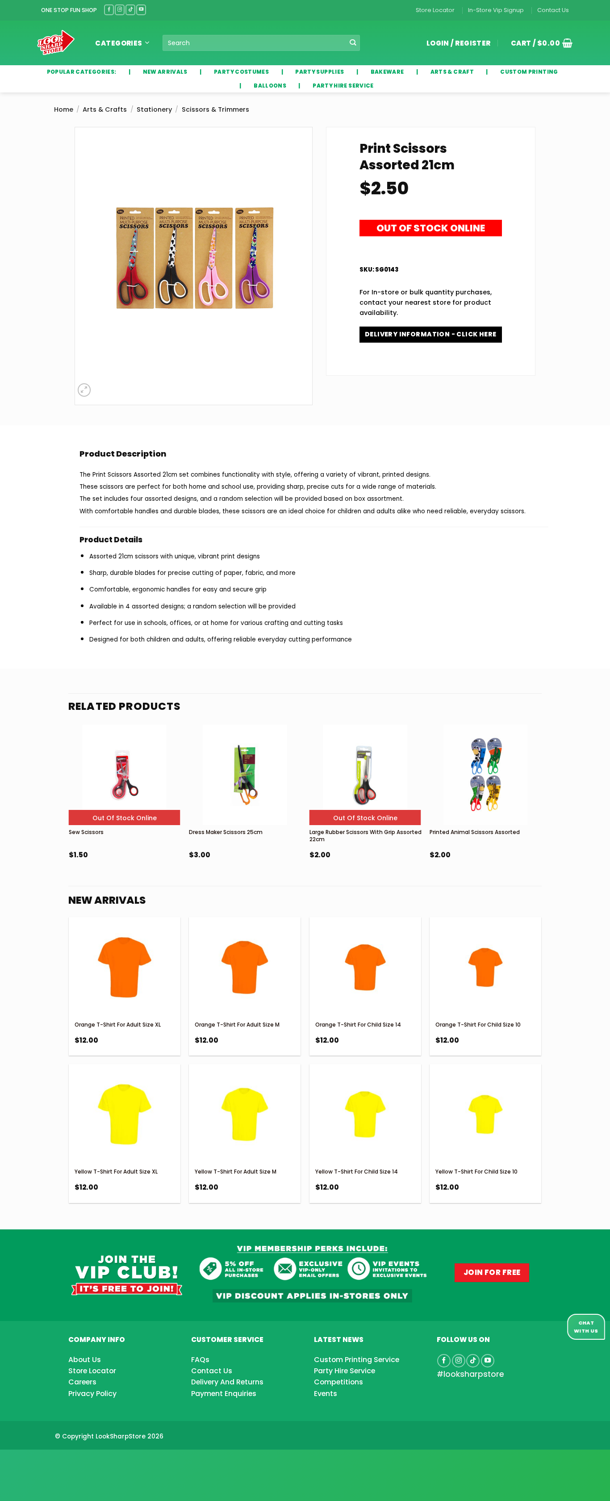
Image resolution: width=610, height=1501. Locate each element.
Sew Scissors (86, 832)
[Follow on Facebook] (109, 9)
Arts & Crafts (105, 109)
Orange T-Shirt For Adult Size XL (118, 1024)
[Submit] (352, 43)
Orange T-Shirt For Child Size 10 (478, 1024)
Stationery (154, 109)
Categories (118, 43)
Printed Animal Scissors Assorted (475, 832)
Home (63, 109)
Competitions (338, 1382)
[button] (538, 43)
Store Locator (435, 10)
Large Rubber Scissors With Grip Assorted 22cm (365, 835)
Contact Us (553, 10)
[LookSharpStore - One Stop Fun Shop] (56, 43)
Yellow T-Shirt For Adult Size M (235, 1171)
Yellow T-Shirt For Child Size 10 (476, 1171)
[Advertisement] (71, 1461)
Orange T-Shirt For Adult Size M (237, 1024)
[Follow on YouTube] (141, 9)
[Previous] (69, 815)
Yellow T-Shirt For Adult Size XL (116, 1171)
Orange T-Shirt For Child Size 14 (358, 1024)
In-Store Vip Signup (496, 10)
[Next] (540, 815)
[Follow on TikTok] (130, 9)
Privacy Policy (92, 1393)
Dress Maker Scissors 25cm (226, 832)
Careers (82, 1382)
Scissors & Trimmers (215, 109)
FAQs (200, 1359)
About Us (84, 1359)
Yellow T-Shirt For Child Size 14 (356, 1171)
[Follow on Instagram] (120, 9)
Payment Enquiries (223, 1393)
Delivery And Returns (227, 1382)
